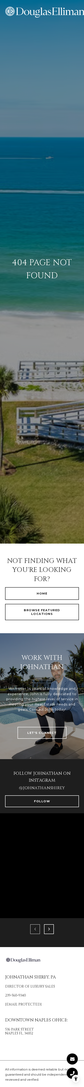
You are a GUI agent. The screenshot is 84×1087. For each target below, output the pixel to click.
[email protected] (23, 1004)
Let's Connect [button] (42, 733)
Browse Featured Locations (42, 612)
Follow (42, 801)
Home (42, 593)
